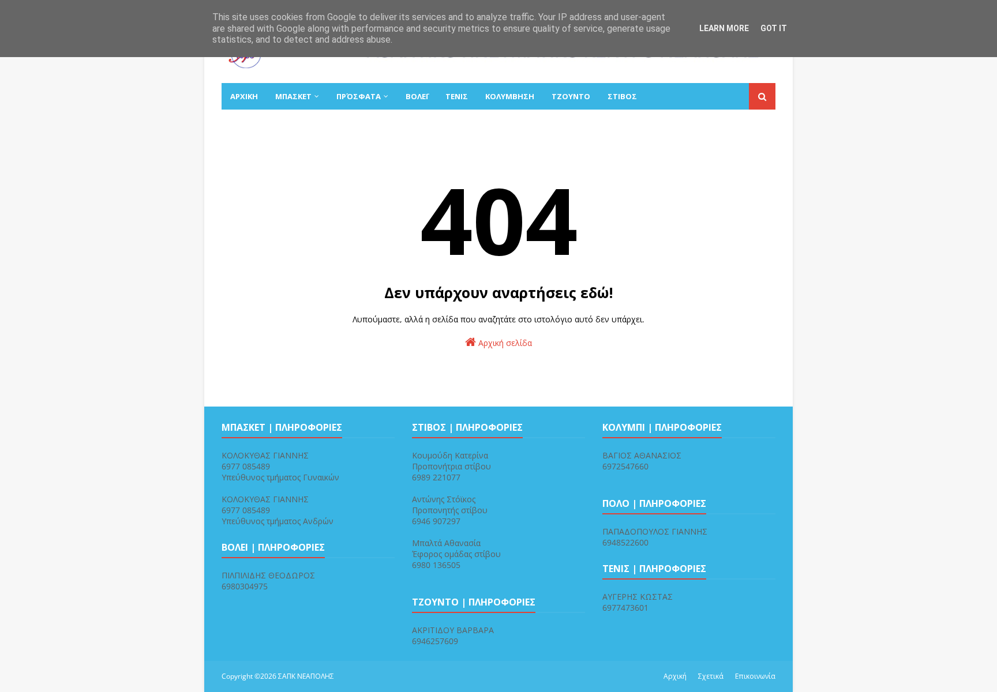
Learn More (724, 28)
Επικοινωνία (755, 676)
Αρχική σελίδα (504, 342)
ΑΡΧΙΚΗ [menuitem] (244, 96)
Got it (773, 28)
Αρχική (675, 676)
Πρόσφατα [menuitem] (358, 96)
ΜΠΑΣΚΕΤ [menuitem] (293, 96)
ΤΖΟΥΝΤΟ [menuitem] (571, 96)
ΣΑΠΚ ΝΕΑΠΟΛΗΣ (306, 676)
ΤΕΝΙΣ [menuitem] (456, 96)
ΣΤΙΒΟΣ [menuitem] (622, 96)
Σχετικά (711, 676)
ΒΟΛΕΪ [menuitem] (417, 96)
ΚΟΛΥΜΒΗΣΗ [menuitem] (509, 96)
